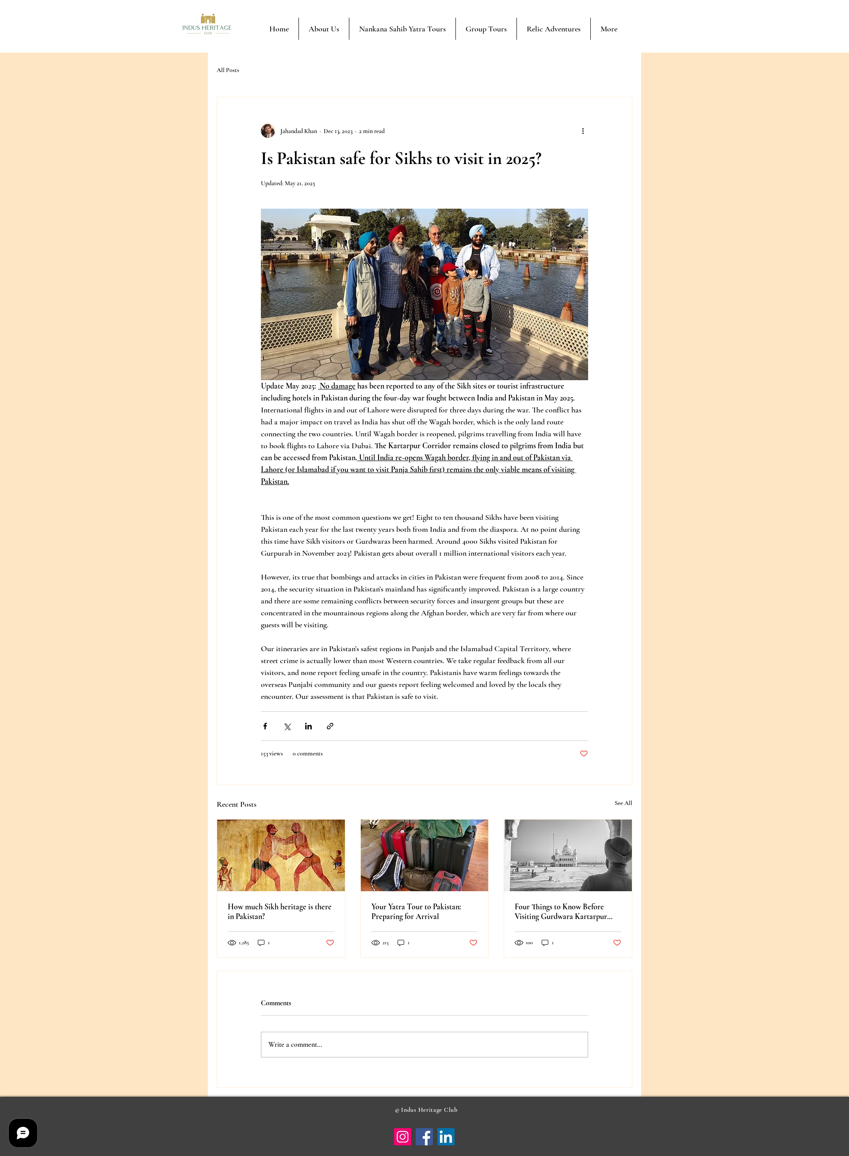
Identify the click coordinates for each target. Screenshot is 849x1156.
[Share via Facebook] (265, 726)
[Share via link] (330, 726)
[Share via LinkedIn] (308, 726)
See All (623, 803)
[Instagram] (402, 1136)
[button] (402, 29)
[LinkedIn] (446, 1136)
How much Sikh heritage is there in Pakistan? (280, 911)
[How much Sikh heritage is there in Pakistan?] (281, 855)
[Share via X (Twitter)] (287, 726)
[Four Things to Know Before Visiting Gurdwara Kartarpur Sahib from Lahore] (568, 855)
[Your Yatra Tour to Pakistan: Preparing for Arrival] (425, 855)
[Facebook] (424, 1136)
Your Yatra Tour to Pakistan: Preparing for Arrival (416, 911)
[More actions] (582, 131)
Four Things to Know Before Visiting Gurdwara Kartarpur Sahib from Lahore (561, 911)
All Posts (228, 70)
